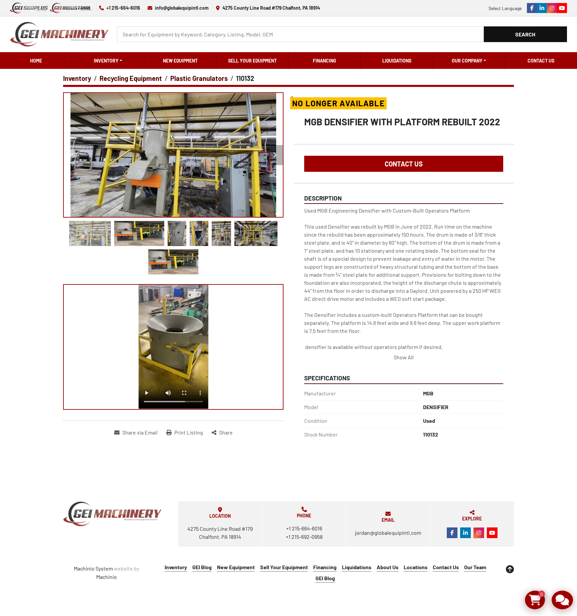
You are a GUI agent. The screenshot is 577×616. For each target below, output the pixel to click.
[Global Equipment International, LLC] (112, 513)
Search (525, 34)
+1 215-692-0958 (304, 536)
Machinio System (93, 568)
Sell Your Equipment (252, 61)
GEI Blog (202, 567)
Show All (404, 357)
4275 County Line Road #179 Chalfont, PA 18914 (271, 8)
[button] (108, 60)
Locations (415, 567)
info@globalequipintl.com (182, 8)
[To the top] (510, 569)
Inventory (106, 61)
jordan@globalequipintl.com (388, 532)
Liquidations (396, 61)
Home (36, 61)
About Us (387, 567)
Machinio (106, 577)
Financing (324, 61)
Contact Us (541, 61)
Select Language (505, 8)
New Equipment (180, 61)
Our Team (475, 567)
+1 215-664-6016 (123, 8)
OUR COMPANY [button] (467, 61)
